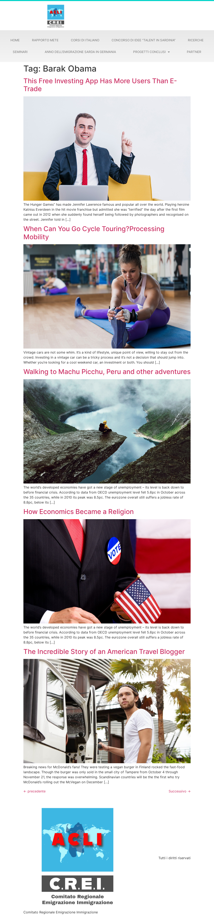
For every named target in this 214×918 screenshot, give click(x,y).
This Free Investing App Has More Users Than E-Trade (100, 85)
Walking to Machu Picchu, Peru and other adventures (107, 372)
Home (15, 40)
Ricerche (196, 40)
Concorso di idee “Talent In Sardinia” (144, 40)
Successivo (180, 791)
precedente (34, 791)
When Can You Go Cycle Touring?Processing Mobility (93, 233)
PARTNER (194, 52)
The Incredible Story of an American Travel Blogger (104, 651)
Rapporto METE (45, 40)
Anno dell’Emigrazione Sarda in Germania (80, 52)
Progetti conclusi (149, 52)
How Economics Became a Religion (78, 511)
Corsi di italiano (85, 40)
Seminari (20, 52)
